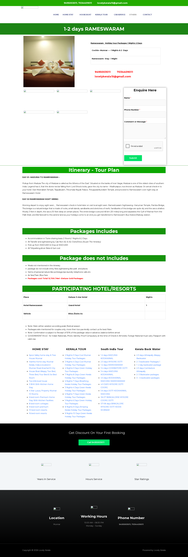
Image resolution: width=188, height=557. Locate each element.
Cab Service (119, 14)
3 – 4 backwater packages (147, 378)
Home (56, 14)
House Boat (85, 14)
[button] (94, 442)
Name (127, 98)
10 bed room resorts (38, 410)
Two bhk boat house (38, 381)
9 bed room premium (38, 407)
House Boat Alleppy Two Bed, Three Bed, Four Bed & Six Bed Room (43, 374)
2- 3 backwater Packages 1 (148, 362)
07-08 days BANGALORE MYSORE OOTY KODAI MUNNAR (112, 406)
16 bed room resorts (38, 413)
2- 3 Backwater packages (147, 374)
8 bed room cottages (38, 403)
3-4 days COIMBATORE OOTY (114, 368)
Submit (133, 158)
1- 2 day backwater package (148, 365)
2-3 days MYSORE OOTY (112, 362)
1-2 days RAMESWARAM (112, 365)
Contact (147, 14)
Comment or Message (135, 122)
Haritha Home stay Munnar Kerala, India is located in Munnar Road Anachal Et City (42, 365)
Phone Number (132, 110)
